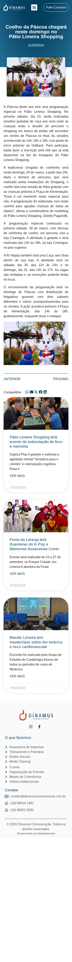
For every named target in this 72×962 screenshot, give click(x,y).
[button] (34, 7)
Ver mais (17, 476)
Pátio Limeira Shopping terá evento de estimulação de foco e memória (36, 441)
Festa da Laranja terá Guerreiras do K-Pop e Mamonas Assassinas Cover (34, 544)
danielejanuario (46, 833)
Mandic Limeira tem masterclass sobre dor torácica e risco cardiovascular (36, 642)
